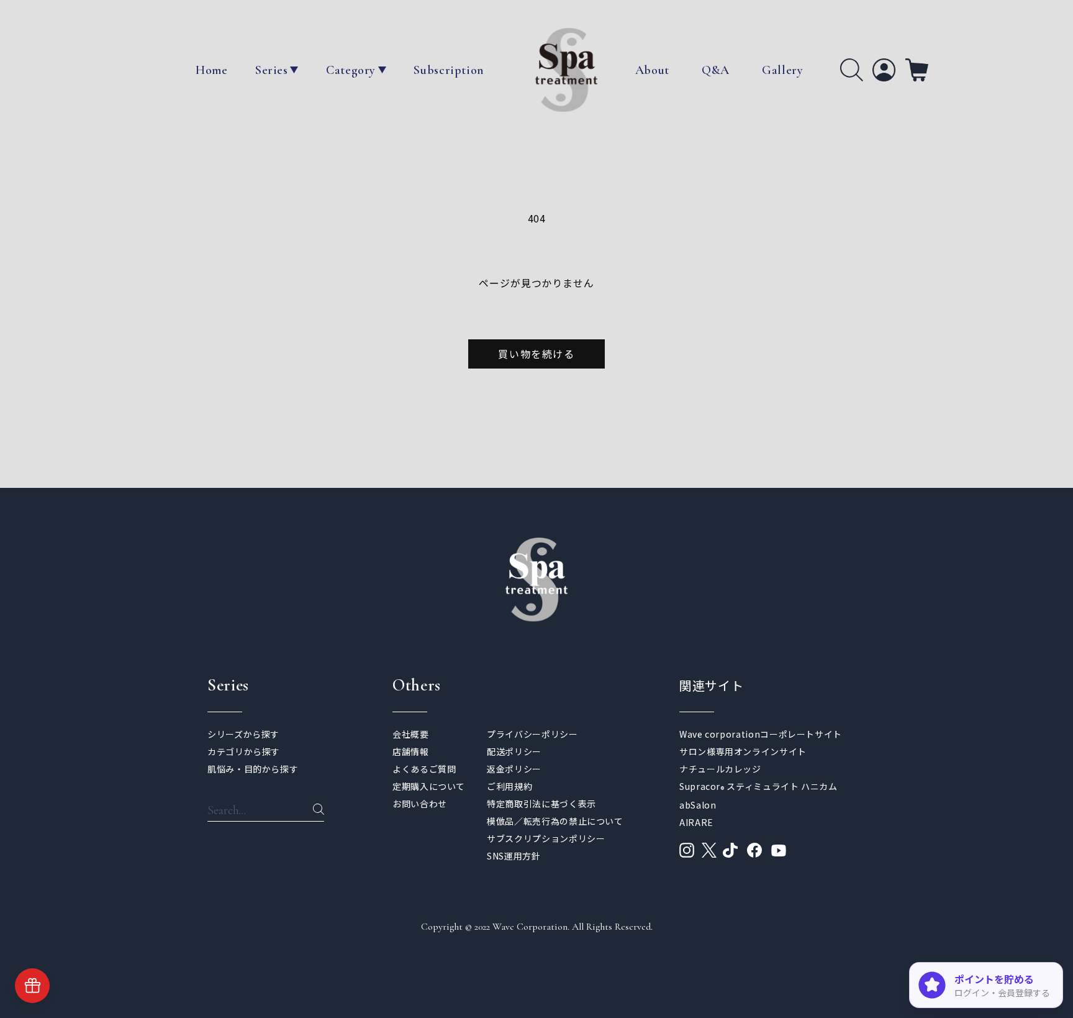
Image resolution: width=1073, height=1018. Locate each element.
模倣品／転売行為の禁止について (555, 821)
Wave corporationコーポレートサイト (760, 734)
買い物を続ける (536, 353)
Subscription (449, 70)
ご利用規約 (509, 786)
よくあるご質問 (424, 769)
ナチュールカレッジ (720, 769)
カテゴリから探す (243, 751)
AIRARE (696, 822)
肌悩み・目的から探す (252, 769)
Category (351, 70)
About (652, 70)
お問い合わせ (419, 803)
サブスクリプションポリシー (546, 838)
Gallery (782, 70)
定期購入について (428, 786)
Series (271, 70)
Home (212, 70)
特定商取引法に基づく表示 (541, 803)
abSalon (697, 805)
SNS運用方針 (513, 856)
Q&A (716, 70)
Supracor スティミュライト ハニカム (758, 786)
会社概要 (410, 734)
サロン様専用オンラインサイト (743, 751)
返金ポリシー (514, 769)
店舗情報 (410, 751)
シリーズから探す (243, 734)
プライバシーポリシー (532, 734)
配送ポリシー (514, 751)
